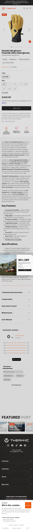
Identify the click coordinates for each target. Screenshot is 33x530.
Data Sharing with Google (9, 521)
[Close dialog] (32, 255)
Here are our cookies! (8, 519)
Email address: (20, 266)
